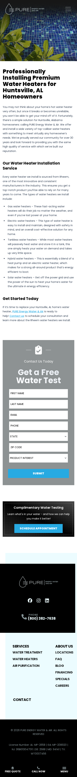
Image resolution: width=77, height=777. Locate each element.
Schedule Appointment (38, 528)
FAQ (58, 659)
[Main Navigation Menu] (68, 9)
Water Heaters (25, 659)
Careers (62, 685)
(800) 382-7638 (42, 618)
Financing (64, 672)
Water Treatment (27, 652)
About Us (64, 646)
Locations (64, 652)
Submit (38, 473)
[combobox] (38, 436)
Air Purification (26, 665)
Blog (59, 665)
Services (21, 646)
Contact (22, 699)
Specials (62, 679)
